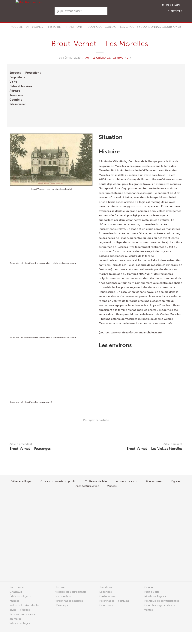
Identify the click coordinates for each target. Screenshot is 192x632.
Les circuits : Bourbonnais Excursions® (150, 26)
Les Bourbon (63, 596)
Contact (111, 26)
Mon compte (172, 5)
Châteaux (16, 591)
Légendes (105, 591)
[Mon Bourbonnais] (29, 2)
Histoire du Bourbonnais (70, 591)
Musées (14, 600)
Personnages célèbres (69, 600)
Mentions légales (155, 596)
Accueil (16, 26)
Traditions (74, 26)
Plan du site (151, 591)
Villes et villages (20, 623)
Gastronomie (107, 596)
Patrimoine (120, 57)
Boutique (95, 26)
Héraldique (62, 605)
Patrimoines (34, 26)
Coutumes (106, 605)
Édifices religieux (21, 596)
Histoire (54, 26)
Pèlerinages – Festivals (114, 600)
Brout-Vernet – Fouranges (30, 447)
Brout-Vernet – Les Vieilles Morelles (154, 447)
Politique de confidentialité (161, 600)
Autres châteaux (98, 57)
